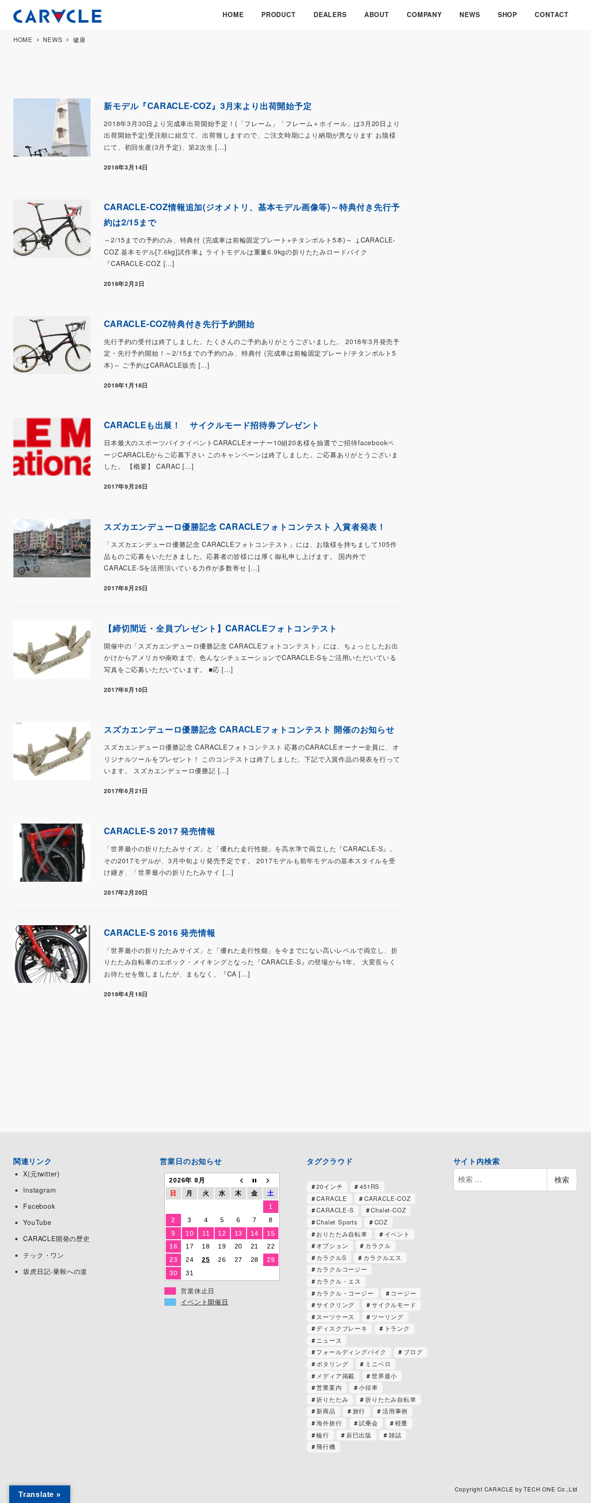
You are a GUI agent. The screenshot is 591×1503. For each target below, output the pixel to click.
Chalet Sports (336, 1222)
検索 (562, 1179)
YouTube (37, 1222)
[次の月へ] (270, 1180)
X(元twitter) (41, 1173)
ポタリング (332, 1363)
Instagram (39, 1189)
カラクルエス (382, 1257)
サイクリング (335, 1304)
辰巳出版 (359, 1434)
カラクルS (331, 1257)
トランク (397, 1328)
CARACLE (331, 1198)
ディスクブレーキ (341, 1328)
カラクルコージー (341, 1269)
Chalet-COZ (388, 1210)
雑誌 (395, 1434)
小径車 (368, 1387)
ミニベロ (378, 1363)
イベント (397, 1234)
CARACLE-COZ (387, 1198)
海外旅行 (329, 1422)
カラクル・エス (338, 1281)
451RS (370, 1186)
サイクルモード (394, 1304)
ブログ (413, 1351)
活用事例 (395, 1410)
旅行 (359, 1410)
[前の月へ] (238, 1180)
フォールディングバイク (351, 1351)
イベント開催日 (205, 1302)
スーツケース (335, 1316)
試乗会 (368, 1422)
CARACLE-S (335, 1210)
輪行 (322, 1434)
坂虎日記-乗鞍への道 (55, 1271)
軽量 (401, 1422)
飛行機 (325, 1446)
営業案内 (329, 1387)
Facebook (39, 1206)
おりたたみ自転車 (341, 1234)
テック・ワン (43, 1255)
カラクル (378, 1245)
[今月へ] (254, 1180)
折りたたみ (332, 1399)
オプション (332, 1245)
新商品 (325, 1410)
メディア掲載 (335, 1375)
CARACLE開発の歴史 (56, 1238)
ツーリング (388, 1316)
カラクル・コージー (345, 1293)
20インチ (329, 1186)
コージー (403, 1293)
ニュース (329, 1340)
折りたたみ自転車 (390, 1399)
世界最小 (384, 1375)
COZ (381, 1222)
